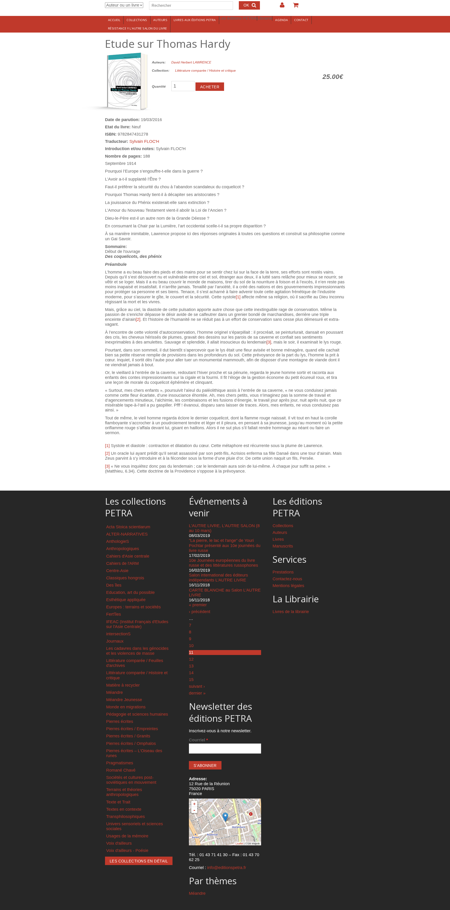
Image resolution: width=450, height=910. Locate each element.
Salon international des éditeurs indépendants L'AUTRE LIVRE (218, 577)
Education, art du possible (130, 592)
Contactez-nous (287, 579)
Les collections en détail (139, 861)
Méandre (114, 692)
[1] (238, 297)
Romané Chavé (120, 770)
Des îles (113, 585)
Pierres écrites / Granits (128, 736)
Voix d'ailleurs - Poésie (127, 850)
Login (280, 6)
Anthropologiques (122, 548)
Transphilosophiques (125, 816)
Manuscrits (283, 546)
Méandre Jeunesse (124, 699)
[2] (138, 319)
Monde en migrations (126, 707)
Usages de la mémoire (127, 836)
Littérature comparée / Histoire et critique (205, 70)
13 (191, 666)
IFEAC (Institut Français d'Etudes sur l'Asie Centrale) (137, 624)
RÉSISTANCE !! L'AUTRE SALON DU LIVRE (137, 28)
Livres (278, 539)
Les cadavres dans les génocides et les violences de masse (137, 651)
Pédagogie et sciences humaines (137, 714)
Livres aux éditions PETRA (195, 20)
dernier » (197, 693)
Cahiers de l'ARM (122, 563)
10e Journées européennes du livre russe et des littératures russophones (223, 563)
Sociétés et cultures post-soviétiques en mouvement (131, 780)
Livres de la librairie (291, 611)
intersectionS (118, 634)
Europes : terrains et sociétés (133, 607)
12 (191, 659)
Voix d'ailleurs (119, 843)
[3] (268, 342)
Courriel (198, 740)
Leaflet (239, 843)
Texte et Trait (118, 802)
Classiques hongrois (125, 578)
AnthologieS (117, 541)
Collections (137, 20)
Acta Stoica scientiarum (128, 527)
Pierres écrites (119, 721)
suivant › (197, 686)
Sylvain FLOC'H (144, 141)
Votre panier (293, 6)
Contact (301, 20)
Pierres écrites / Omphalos (131, 743)
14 (191, 672)
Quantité (159, 86)
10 (191, 645)
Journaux (115, 641)
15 (191, 679)
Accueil (114, 20)
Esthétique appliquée (126, 599)
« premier (198, 605)
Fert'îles (113, 614)
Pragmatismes (119, 763)
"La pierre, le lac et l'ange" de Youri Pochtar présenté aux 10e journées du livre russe (224, 545)
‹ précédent (199, 611)
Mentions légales (288, 585)
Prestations (283, 572)
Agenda (281, 20)
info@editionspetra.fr (226, 867)
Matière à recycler (123, 685)
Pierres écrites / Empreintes (132, 728)
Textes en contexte (123, 809)
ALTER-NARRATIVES (127, 534)
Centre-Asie (117, 570)
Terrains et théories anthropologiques (124, 792)
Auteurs (160, 20)
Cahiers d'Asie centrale (127, 556)
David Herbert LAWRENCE (191, 62)
